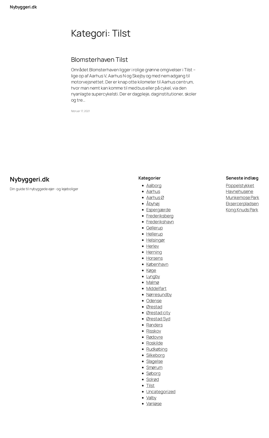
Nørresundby (159, 294)
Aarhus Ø (155, 197)
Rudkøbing (156, 349)
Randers (154, 325)
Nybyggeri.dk (23, 7)
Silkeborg (155, 355)
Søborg (153, 373)
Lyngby (153, 276)
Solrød (152, 379)
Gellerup (154, 228)
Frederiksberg (160, 216)
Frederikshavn (160, 222)
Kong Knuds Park (242, 210)
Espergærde (158, 210)
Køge (151, 270)
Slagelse (154, 361)
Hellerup (154, 234)
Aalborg (153, 185)
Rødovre (154, 337)
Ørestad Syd (158, 319)
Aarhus (153, 191)
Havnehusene (239, 191)
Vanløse (154, 404)
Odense (154, 301)
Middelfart (156, 288)
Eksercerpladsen (242, 203)
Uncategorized (161, 391)
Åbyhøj (153, 203)
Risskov (153, 331)
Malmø (152, 282)
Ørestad (154, 307)
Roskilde (154, 343)
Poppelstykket (240, 185)
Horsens (154, 258)
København (157, 264)
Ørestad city (158, 313)
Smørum (154, 367)
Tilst (150, 385)
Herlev (152, 246)
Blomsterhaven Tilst (99, 59)
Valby (151, 398)
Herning (154, 252)
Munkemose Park (242, 197)
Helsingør (155, 240)
